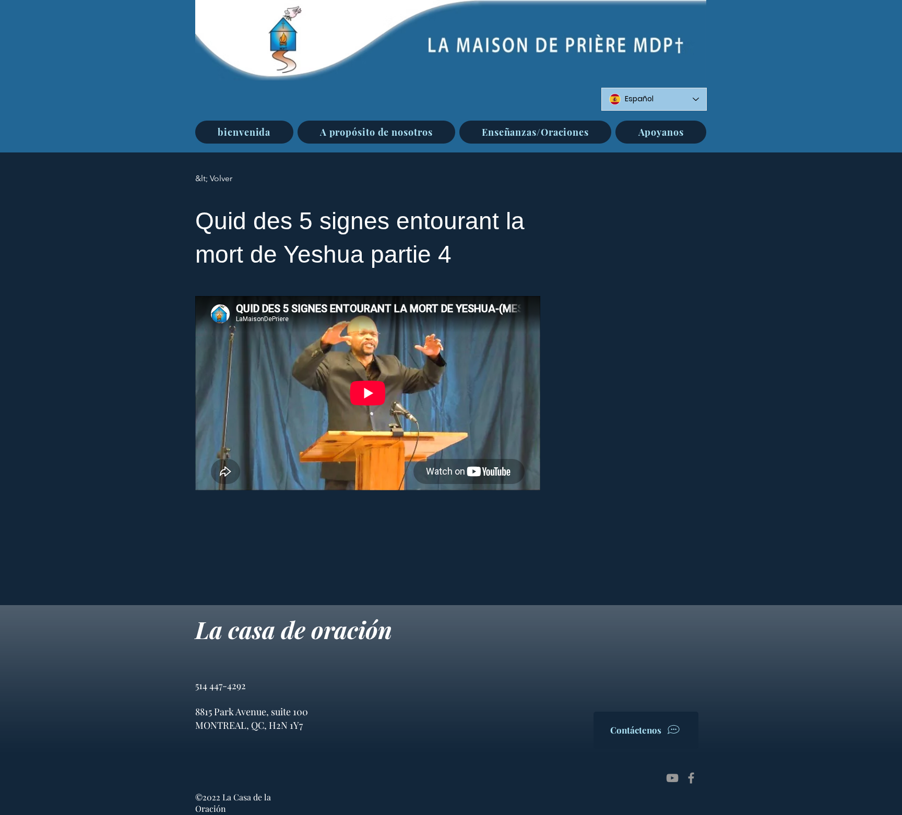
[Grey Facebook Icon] (691, 778)
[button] (376, 132)
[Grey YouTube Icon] (672, 778)
